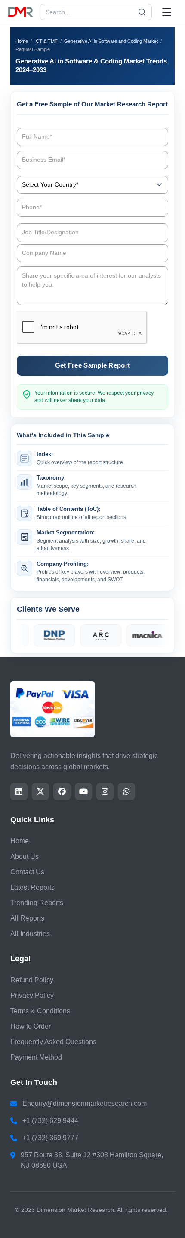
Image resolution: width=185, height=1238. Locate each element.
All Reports (27, 918)
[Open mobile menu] (167, 12)
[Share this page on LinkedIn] (19, 791)
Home (21, 41)
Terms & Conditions (40, 1011)
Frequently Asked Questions (53, 1041)
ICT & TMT (46, 41)
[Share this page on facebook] (62, 791)
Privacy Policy (32, 995)
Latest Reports (32, 887)
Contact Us (27, 872)
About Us (24, 856)
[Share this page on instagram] (105, 791)
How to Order (30, 1026)
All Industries (30, 933)
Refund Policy (31, 980)
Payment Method (36, 1057)
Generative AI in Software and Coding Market (111, 41)
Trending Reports (36, 902)
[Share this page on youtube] (83, 791)
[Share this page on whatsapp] (126, 791)
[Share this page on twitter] (40, 791)
